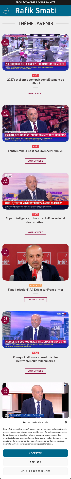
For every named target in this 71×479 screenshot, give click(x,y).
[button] (66, 422)
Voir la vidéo (35, 93)
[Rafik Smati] (35, 10)
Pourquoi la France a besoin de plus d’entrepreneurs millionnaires (35, 359)
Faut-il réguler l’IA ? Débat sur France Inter (35, 289)
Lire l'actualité (35, 299)
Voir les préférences (35, 471)
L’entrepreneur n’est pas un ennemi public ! (35, 151)
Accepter (35, 453)
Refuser (35, 462)
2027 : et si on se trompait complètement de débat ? (35, 81)
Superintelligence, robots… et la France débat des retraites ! (35, 220)
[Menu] (6, 10)
